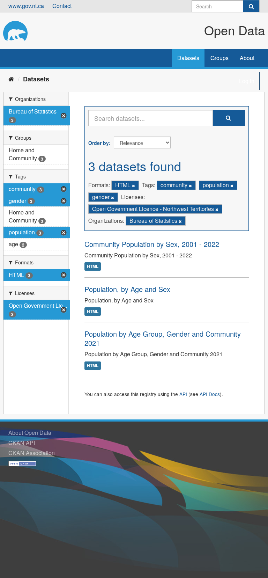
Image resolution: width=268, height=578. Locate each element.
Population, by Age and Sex (127, 289)
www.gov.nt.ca (26, 6)
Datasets (188, 58)
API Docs (210, 393)
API (183, 393)
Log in (246, 81)
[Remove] (133, 185)
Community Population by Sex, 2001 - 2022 (151, 244)
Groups (219, 58)
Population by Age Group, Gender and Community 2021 (162, 338)
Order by (98, 142)
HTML (92, 266)
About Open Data (29, 433)
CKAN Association (31, 453)
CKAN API (21, 443)
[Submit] (251, 6)
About (247, 58)
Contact (62, 6)
